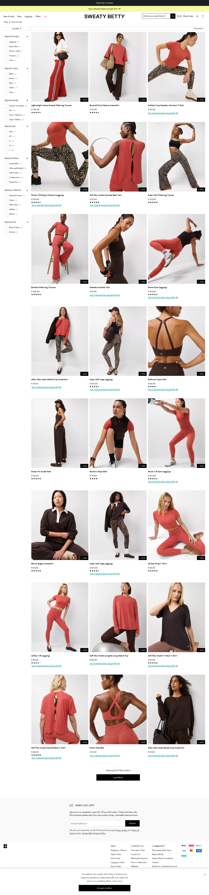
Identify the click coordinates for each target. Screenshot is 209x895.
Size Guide (115, 858)
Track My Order (138, 850)
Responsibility (158, 854)
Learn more (117, 881)
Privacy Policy (121, 830)
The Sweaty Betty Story (162, 850)
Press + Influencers (139, 862)
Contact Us (135, 854)
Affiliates (134, 866)
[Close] (205, 874)
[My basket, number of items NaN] (203, 16)
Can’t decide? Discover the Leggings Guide (104, 3)
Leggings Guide (117, 862)
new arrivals (16, 22)
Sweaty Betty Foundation (162, 858)
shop (6, 22)
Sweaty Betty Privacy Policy (94, 833)
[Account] (197, 16)
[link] (104, 17)
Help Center (116, 854)
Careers (155, 862)
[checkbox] (16, 42)
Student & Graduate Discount (164, 866)
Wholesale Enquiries (139, 858)
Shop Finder (188, 16)
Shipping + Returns (119, 850)
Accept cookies (104, 888)
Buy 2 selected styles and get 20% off (104, 9)
